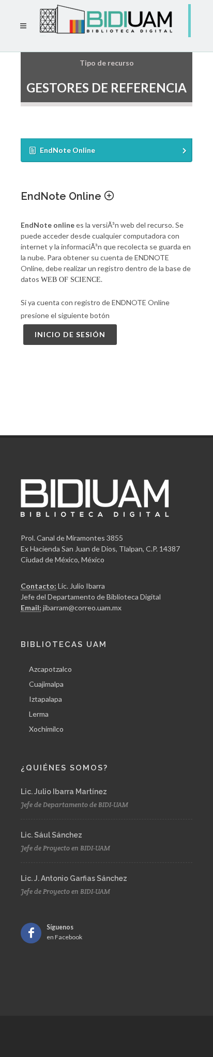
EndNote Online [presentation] (67, 150)
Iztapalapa (45, 699)
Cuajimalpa (46, 684)
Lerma (39, 713)
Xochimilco (46, 728)
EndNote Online (62, 196)
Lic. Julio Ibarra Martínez (64, 791)
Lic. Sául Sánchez (51, 835)
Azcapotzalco (50, 669)
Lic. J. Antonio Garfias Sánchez (74, 878)
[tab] (106, 150)
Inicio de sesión (70, 334)
